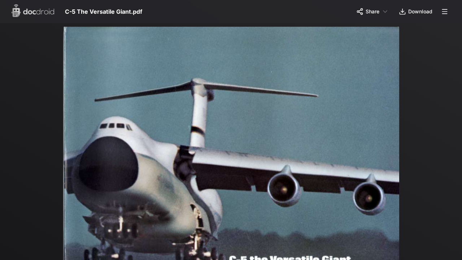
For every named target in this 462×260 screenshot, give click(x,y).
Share (372, 11)
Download (420, 11)
